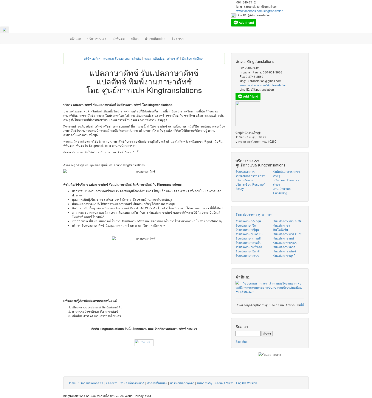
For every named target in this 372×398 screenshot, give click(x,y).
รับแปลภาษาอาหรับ (248, 242)
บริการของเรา (96, 38)
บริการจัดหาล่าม (246, 180)
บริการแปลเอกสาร (90, 383)
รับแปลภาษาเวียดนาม (287, 234)
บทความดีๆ (204, 383)
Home (72, 383)
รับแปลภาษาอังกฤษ (248, 221)
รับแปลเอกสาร (245, 171)
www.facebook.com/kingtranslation (263, 85)
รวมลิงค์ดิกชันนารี (132, 383)
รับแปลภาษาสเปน (247, 255)
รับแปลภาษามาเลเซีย (287, 221)
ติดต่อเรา (178, 38)
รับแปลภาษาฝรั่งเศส (249, 247)
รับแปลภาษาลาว (284, 247)
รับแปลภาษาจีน (246, 225)
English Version (246, 383)
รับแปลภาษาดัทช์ (284, 251)
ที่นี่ (302, 305)
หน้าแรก (75, 38)
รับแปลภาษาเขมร (285, 242)
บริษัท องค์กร (92, 58)
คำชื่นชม (119, 38)
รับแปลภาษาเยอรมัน (249, 234)
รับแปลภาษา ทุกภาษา (254, 214)
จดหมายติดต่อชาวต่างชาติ (161, 58)
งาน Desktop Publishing (282, 191)
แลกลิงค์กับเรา (224, 383)
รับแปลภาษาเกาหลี (248, 238)
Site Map (242, 341)
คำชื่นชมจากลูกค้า (182, 383)
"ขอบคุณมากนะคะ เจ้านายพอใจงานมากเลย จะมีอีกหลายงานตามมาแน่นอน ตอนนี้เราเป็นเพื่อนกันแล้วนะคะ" (269, 287)
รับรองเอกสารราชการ (250, 176)
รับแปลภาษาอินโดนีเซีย (281, 227)
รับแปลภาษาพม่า (284, 238)
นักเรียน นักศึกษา (193, 58)
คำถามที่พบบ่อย (155, 38)
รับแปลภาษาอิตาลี (248, 251)
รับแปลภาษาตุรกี (284, 255)
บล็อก (134, 38)
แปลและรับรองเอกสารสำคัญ (122, 58)
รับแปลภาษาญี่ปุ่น (247, 229)
